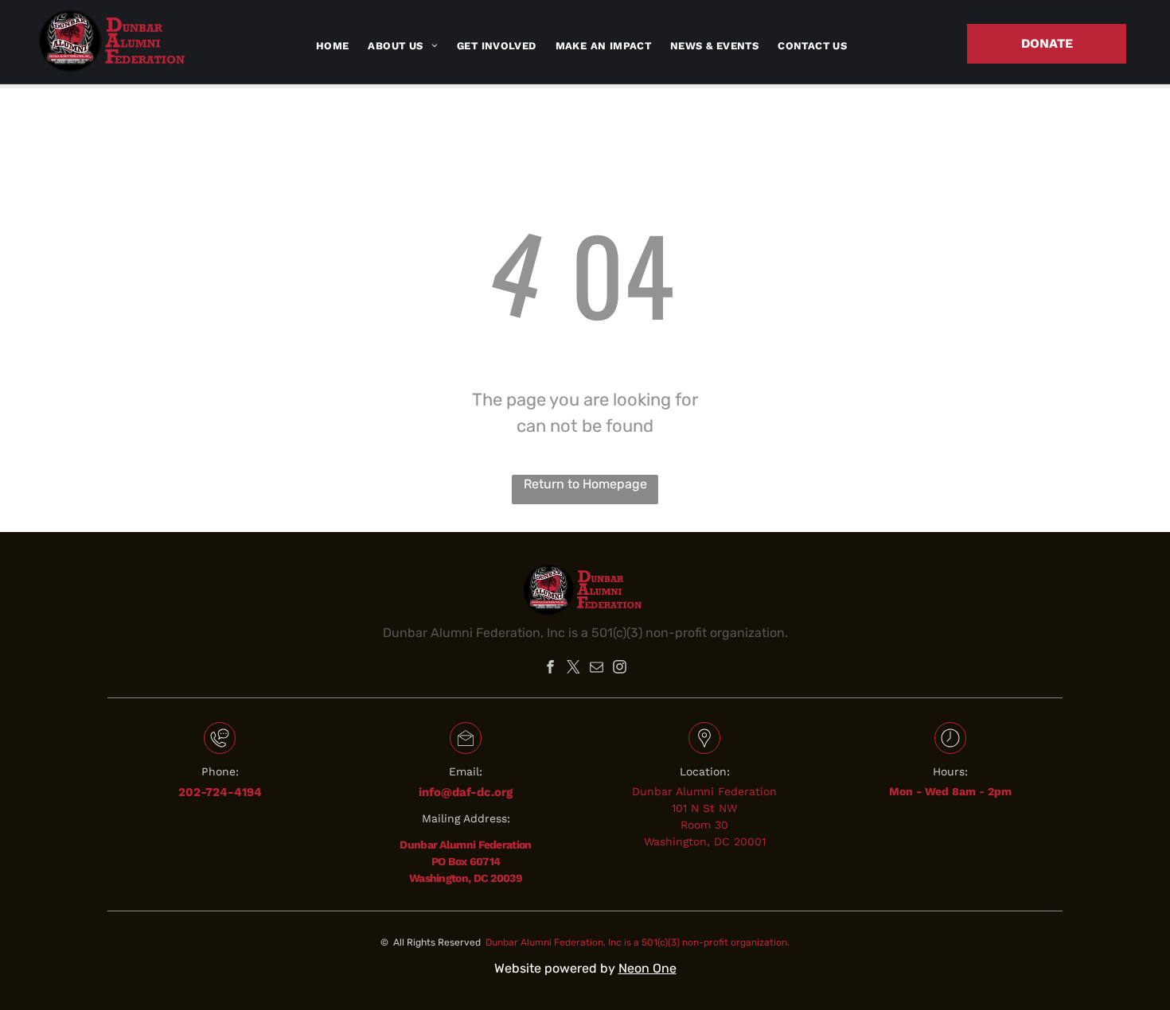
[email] (597, 669)
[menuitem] (332, 46)
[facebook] (550, 669)
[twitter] (574, 669)
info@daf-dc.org (466, 792)
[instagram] (620, 669)
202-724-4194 (220, 792)
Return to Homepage (585, 483)
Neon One (647, 968)
